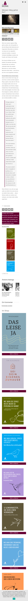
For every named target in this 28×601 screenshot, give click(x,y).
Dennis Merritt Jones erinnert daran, (10, 75)
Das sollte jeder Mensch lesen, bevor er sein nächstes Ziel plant (6, 294)
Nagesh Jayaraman (7, 205)
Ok (14, 598)
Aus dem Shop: (5, 226)
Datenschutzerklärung (20, 596)
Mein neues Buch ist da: (8, 27)
